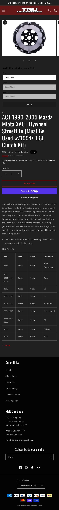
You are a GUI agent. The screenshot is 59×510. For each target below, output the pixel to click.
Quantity (5, 168)
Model (5, 92)
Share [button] (7, 345)
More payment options (29, 198)
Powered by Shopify (36, 505)
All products (10, 376)
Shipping (5, 156)
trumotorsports (25, 505)
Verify (29, 104)
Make (5, 82)
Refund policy (11, 401)
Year (4, 73)
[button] (3, 10)
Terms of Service (12, 394)
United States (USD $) (28, 485)
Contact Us (10, 382)
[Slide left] (23, 61)
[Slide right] (36, 61)
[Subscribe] (50, 457)
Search (8, 370)
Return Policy (11, 388)
